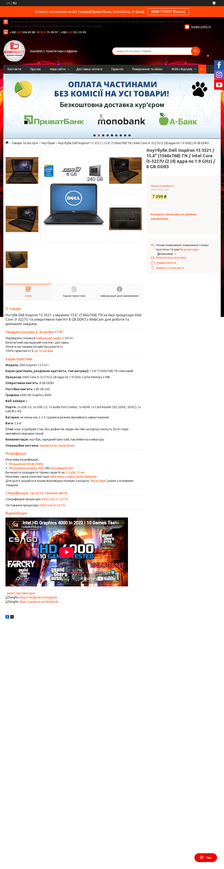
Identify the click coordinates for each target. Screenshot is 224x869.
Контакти (14, 69)
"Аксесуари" (98, 481)
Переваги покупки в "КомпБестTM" (34, 332)
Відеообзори (16, 513)
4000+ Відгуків (181, 69)
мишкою (91, 476)
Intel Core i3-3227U (55, 499)
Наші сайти (58, 69)
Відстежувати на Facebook (39, 601)
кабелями (57, 476)
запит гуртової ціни (21, 593)
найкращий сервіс (49, 338)
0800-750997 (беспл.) (168, 12)
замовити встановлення (57, 445)
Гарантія (117, 69)
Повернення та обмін (147, 69)
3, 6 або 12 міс (75, 472)
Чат (209, 857)
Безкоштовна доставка (171, 257)
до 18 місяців (43, 351)
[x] (12, 617)
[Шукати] (195, 51)
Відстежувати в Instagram (38, 597)
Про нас (35, 69)
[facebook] (7, 617)
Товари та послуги (25, 143)
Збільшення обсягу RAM (26, 464)
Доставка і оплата (89, 69)
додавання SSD (62, 468)
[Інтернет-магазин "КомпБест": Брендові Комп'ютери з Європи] (14, 50)
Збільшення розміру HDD (26, 468)
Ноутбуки (48, 143)
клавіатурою (74, 476)
